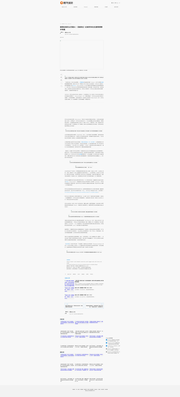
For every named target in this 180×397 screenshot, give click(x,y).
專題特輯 (96, 7)
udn (60, 23)
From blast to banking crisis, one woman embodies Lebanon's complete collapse (81, 192)
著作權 (88, 389)
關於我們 (116, 7)
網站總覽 (106, 389)
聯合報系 (95, 389)
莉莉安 (67, 181)
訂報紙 (99, 389)
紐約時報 (67, 244)
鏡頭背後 (74, 274)
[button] (113, 2)
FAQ (76, 389)
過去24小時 (64, 7)
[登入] (117, 2)
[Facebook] (61, 77)
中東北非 (91, 274)
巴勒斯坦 (83, 274)
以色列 (79, 274)
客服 (78, 389)
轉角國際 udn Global (64, 23)
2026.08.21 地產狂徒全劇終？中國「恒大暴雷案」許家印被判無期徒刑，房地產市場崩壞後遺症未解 (113, 349)
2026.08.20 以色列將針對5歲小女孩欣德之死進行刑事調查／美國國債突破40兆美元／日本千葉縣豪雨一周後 (114, 352)
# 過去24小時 (67, 278)
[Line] (61, 80)
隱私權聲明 (91, 389)
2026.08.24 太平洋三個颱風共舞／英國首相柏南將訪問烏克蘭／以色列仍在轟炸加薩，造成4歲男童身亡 (114, 343)
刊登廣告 (73, 389)
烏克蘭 (87, 274)
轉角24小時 (68, 32)
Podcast (85, 7)
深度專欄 (75, 7)
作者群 (106, 7)
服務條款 (85, 389)
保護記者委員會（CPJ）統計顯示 (88, 142)
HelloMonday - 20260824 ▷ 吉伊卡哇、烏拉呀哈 (114, 346)
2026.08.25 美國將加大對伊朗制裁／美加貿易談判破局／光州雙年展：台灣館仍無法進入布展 (113, 340)
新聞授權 (81, 389)
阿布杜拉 (74, 85)
